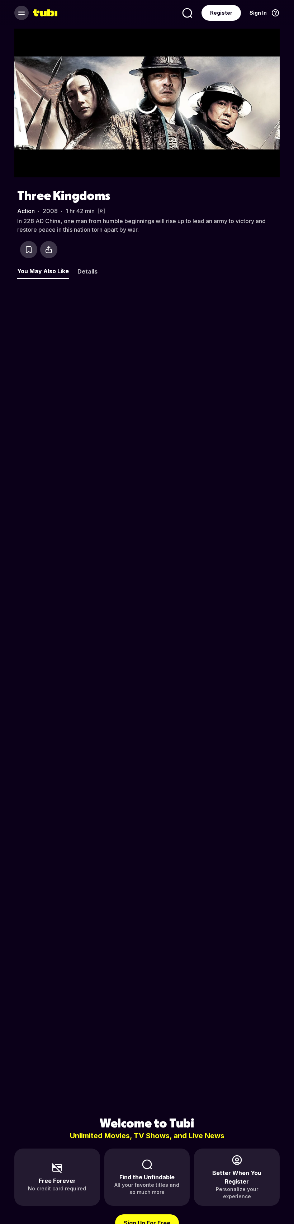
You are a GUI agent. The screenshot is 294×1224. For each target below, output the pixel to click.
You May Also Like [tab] (43, 271)
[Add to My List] (28, 249)
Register (221, 13)
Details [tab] (87, 271)
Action (26, 211)
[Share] (48, 249)
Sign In (258, 13)
